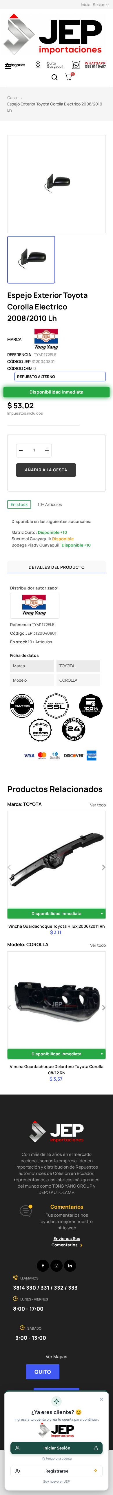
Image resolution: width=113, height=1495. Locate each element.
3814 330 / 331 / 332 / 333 (45, 1287)
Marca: (15, 339)
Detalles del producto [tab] (57, 567)
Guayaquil (55, 66)
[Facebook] (42, 1265)
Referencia (19, 354)
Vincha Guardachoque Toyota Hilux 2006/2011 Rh (56, 926)
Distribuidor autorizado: (34, 588)
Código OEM (19, 368)
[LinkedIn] (70, 1265)
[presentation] (9, 866)
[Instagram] (56, 1265)
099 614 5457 (95, 66)
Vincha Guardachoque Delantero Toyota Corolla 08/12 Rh (56, 1070)
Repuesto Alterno (36, 376)
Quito (51, 63)
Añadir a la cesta (46, 469)
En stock (19, 504)
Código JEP (19, 361)
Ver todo (98, 805)
